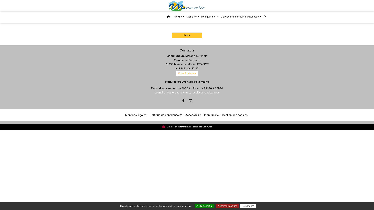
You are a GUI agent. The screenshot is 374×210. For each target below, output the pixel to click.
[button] (168, 17)
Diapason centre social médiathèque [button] (240, 16)
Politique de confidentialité (166, 115)
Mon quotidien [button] (209, 16)
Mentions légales (136, 115)
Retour (187, 35)
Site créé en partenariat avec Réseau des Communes (189, 127)
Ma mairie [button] (191, 16)
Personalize (248, 206)
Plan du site (211, 115)
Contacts (187, 50)
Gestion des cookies (235, 115)
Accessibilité (193, 115)
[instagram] (191, 101)
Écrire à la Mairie (187, 73)
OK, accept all (205, 206)
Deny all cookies (228, 206)
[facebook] (183, 101)
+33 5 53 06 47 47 (187, 68)
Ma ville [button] (178, 16)
